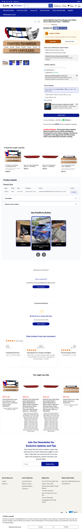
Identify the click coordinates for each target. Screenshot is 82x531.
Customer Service (27, 481)
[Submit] (51, 5)
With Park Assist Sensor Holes (55, 50)
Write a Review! (41, 324)
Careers (4, 481)
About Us (4, 483)
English (78, 1)
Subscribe (50, 464)
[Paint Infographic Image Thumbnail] (19, 62)
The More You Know (47, 490)
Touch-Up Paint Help (58, 10)
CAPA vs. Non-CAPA (47, 483)
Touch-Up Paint (45, 10)
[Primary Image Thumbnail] (5, 62)
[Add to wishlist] (38, 21)
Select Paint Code (50, 97)
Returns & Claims (8, 10)
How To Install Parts (47, 497)
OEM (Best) (52, 72)
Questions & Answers (41, 270)
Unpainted (48, 100)
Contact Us (33, 10)
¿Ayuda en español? (27, 486)
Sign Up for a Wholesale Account (71, 481)
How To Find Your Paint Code (50, 481)
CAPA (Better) (49, 70)
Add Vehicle (53, 41)
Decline (66, 527)
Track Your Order (21, 10)
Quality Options (49, 65)
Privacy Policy (9, 522)
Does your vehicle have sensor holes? (56, 47)
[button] (10, 355)
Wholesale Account (9, 14)
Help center (16, 1)
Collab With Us (66, 483)
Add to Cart (61, 115)
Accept (40, 527)
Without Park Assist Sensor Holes (56, 52)
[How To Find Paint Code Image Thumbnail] (26, 62)
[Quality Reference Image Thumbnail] (12, 62)
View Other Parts (69, 41)
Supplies (70, 10)
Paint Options (49, 85)
